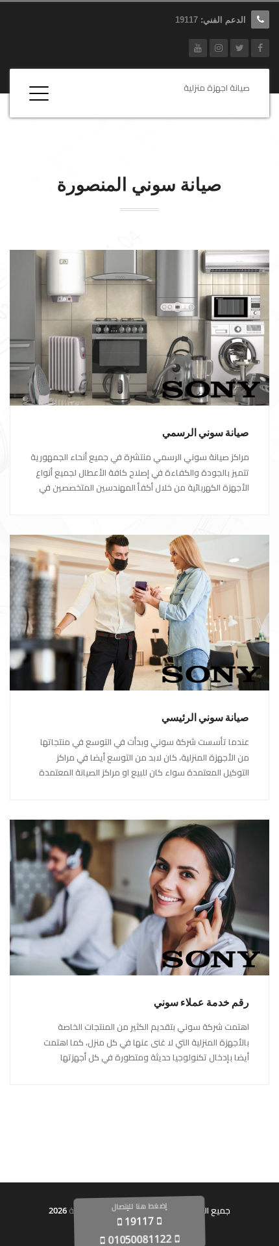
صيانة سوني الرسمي (205, 432)
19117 (186, 20)
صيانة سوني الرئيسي (205, 717)
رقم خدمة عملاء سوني (201, 1002)
